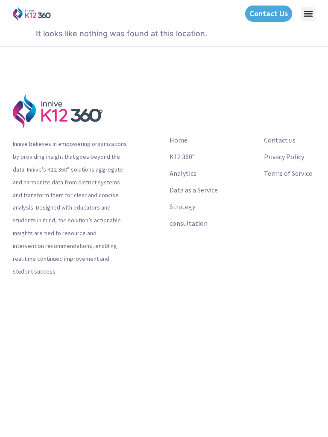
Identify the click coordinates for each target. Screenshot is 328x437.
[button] (308, 14)
